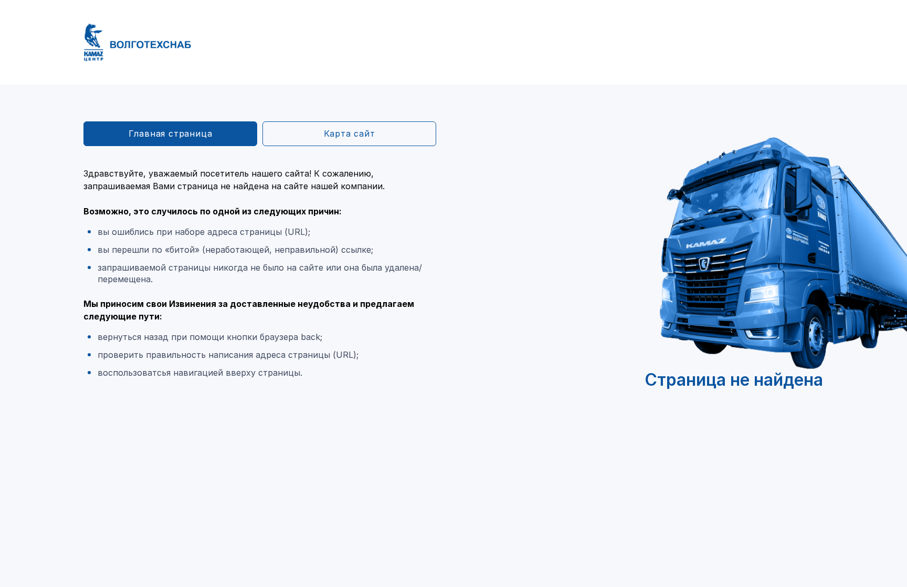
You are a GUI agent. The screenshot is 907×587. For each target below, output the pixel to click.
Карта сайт (349, 133)
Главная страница (171, 133)
